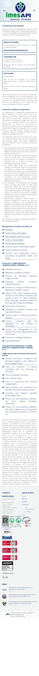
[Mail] (6, 577)
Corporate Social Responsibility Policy (22, 614)
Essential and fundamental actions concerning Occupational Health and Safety (21, 255)
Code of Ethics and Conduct (16, 233)
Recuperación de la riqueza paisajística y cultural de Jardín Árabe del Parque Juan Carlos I (23, 602)
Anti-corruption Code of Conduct (17, 236)
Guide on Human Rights (14, 240)
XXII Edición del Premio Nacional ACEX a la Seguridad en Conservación (21, 588)
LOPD (24, 613)
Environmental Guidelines (15, 243)
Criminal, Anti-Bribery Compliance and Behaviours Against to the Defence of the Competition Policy (21, 361)
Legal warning (15, 613)
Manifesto (9, 229)
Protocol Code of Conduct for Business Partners (21, 316)
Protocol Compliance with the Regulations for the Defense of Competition (21, 323)
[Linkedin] (3, 577)
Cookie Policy (21, 616)
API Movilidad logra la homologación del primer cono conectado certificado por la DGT (22, 595)
